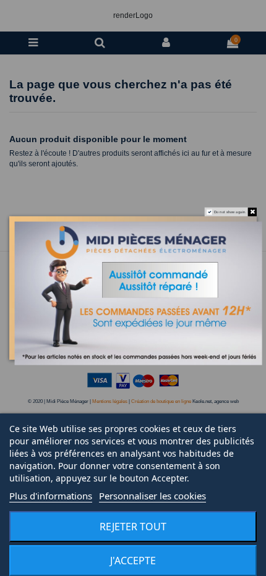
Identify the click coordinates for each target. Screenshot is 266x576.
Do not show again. (230, 212)
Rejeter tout (133, 526)
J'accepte (133, 560)
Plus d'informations (50, 495)
